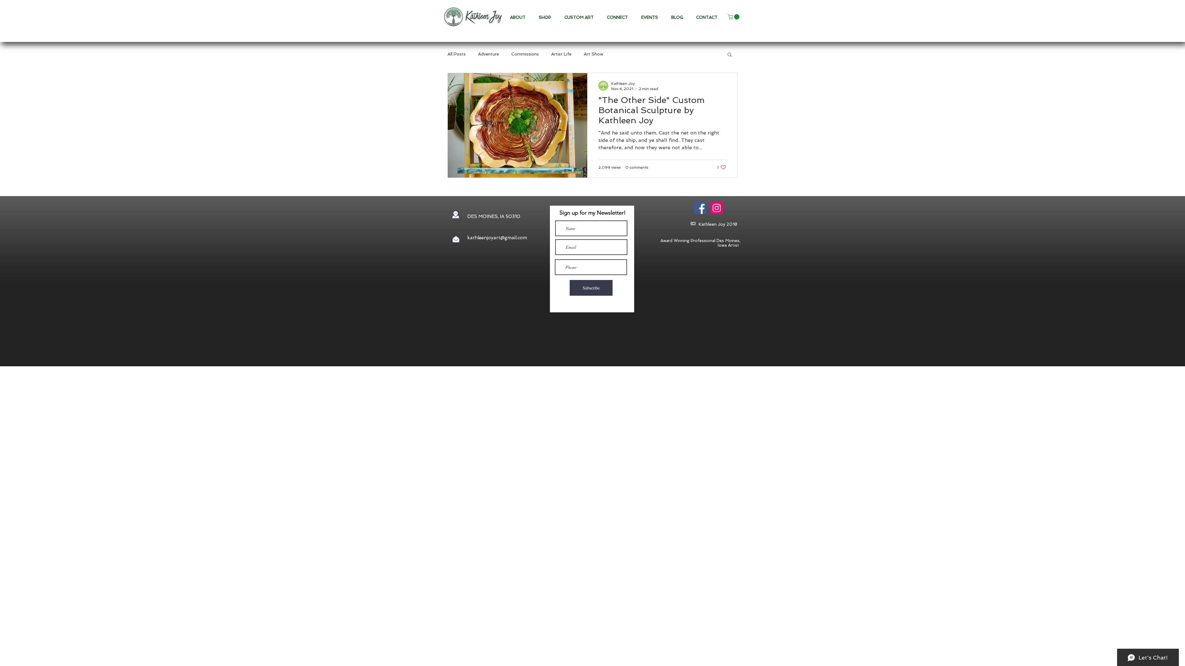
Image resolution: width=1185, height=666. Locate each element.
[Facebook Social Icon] (700, 208)
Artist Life (561, 53)
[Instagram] (717, 208)
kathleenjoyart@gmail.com (497, 237)
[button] (581, 17)
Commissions (525, 53)
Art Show (593, 53)
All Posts (456, 53)
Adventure (488, 53)
